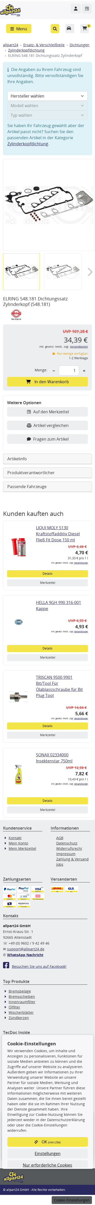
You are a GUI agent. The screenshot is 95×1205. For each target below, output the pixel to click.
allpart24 (10, 44)
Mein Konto (18, 843)
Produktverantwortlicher (31, 472)
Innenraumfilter (22, 1001)
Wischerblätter (21, 1012)
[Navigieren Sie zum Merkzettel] (87, 8)
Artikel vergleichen (51, 425)
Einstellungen (48, 1153)
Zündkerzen (19, 1017)
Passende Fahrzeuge (27, 486)
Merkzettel (47, 583)
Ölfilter (14, 1007)
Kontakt (15, 837)
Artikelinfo (17, 459)
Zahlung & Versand (72, 859)
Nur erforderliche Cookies (47, 1165)
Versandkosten (79, 346)
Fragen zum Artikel (51, 439)
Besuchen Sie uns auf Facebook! (39, 966)
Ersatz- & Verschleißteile (44, 44)
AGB (59, 837)
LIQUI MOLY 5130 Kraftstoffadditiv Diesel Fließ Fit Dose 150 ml (58, 534)
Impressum (65, 853)
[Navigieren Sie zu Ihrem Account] (76, 8)
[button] (55, 28)
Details (47, 573)
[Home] (10, 9)
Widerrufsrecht (69, 848)
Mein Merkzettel (22, 848)
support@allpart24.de (25, 949)
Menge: (41, 370)
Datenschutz (67, 843)
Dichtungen (79, 44)
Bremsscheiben (22, 996)
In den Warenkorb (51, 381)
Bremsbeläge (20, 991)
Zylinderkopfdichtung (26, 50)
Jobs (59, 864)
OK (51, 1142)
